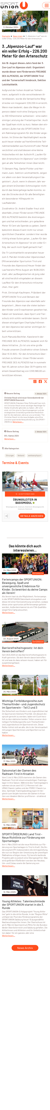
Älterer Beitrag (13, 431)
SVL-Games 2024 (11, 436)
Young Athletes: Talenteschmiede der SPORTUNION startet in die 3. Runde (23, 904)
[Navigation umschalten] (46, 5)
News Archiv (25, 948)
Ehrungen (10, 455)
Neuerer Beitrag (13, 393)
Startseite (6, 36)
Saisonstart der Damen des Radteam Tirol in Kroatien (19, 772)
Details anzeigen (31, 515)
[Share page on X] (45, 381)
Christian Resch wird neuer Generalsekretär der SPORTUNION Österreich (24, 399)
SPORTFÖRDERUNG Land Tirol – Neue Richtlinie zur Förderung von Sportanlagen (23, 837)
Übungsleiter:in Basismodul (25, 501)
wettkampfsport (34, 455)
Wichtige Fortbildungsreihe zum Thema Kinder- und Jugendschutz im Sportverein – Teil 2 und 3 (23, 704)
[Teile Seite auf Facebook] (40, 381)
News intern (18, 36)
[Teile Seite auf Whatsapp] (35, 381)
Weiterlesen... (9, 439)
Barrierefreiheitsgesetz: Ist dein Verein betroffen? (22, 649)
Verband (21, 455)
